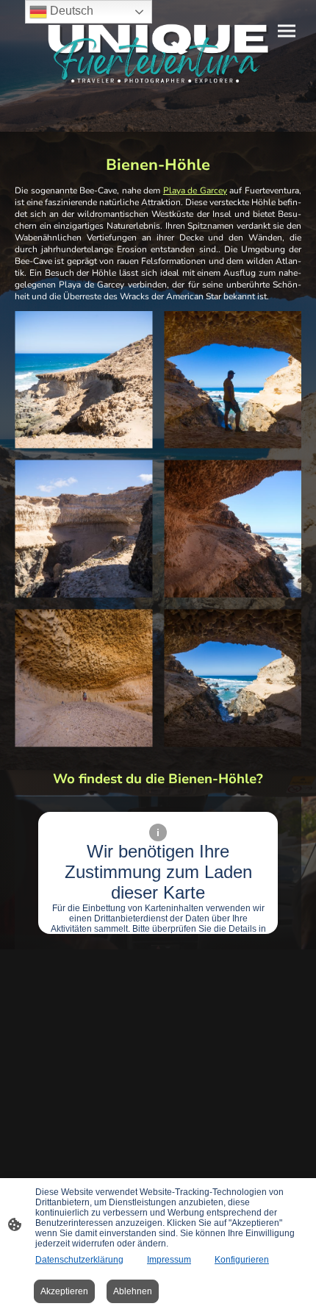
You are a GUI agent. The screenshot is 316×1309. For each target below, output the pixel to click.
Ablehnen (132, 1291)
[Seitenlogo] (158, 54)
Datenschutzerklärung (79, 1260)
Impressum (169, 1260)
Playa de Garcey (195, 190)
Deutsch (70, 10)
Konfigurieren (242, 1260)
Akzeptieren (64, 1291)
